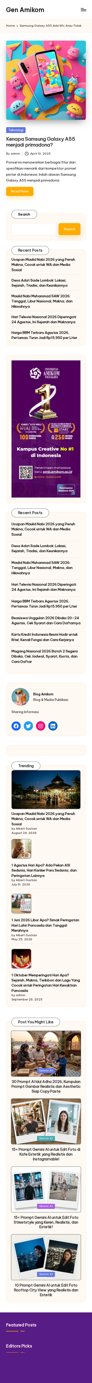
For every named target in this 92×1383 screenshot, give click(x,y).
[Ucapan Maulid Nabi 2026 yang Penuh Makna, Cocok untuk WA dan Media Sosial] (46, 789)
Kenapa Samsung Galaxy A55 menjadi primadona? (40, 142)
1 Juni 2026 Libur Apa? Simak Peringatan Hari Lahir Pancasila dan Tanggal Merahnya (45, 925)
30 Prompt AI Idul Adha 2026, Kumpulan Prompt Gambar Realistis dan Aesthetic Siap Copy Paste (46, 1086)
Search (24, 214)
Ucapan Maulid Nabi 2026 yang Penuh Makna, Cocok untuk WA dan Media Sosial (43, 264)
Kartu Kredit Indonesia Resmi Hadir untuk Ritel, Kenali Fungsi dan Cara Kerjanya (45, 637)
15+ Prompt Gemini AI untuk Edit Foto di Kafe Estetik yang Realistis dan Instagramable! (46, 1154)
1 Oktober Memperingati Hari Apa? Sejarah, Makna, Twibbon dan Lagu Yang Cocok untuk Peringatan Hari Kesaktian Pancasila (46, 983)
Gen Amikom (25, 9)
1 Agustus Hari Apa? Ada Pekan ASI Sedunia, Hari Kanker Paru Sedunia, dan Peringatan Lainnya (44, 870)
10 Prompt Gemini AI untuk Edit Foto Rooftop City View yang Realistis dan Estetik (46, 1290)
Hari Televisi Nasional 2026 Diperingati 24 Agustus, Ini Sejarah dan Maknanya (44, 319)
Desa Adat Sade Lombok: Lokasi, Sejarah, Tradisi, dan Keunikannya (39, 283)
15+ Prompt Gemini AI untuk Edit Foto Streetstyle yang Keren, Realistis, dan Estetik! (46, 1222)
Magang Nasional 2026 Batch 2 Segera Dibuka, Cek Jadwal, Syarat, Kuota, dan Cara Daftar (45, 656)
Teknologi (16, 130)
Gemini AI (46, 1070)
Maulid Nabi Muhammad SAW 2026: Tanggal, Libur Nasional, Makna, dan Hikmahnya (42, 301)
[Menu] (83, 9)
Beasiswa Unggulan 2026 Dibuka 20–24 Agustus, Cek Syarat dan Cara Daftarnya (46, 620)
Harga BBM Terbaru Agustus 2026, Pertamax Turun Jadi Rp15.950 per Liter (44, 335)
